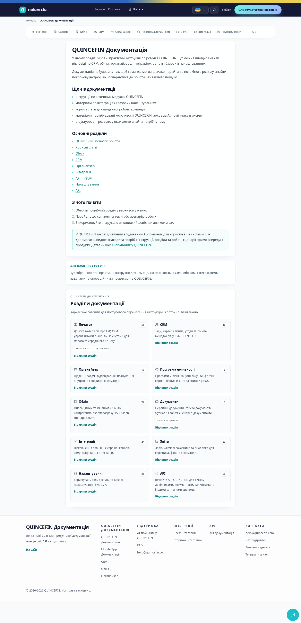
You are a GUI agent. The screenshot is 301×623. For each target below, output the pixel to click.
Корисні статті (86, 147)
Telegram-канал (257, 554)
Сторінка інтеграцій (187, 540)
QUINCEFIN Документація (57, 527)
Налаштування (87, 184)
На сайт (31, 549)
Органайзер (85, 166)
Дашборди (84, 178)
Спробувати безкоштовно (258, 10)
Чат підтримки (256, 540)
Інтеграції (83, 172)
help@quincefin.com (151, 552)
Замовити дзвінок (258, 547)
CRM (79, 159)
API (78, 190)
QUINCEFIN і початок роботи (98, 141)
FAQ (140, 545)
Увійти (226, 10)
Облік (80, 153)
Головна (31, 20)
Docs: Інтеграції (184, 533)
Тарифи (100, 9)
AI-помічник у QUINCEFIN (131, 245)
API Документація (221, 533)
